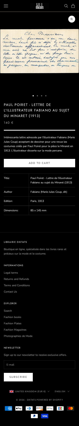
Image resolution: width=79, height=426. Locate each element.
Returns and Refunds (16, 279)
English (60, 391)
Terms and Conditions (17, 285)
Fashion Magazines (15, 330)
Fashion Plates (12, 323)
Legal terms (11, 273)
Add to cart (39, 163)
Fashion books (12, 317)
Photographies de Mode (18, 336)
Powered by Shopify (50, 399)
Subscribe (18, 377)
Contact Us (10, 291)
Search (8, 311)
